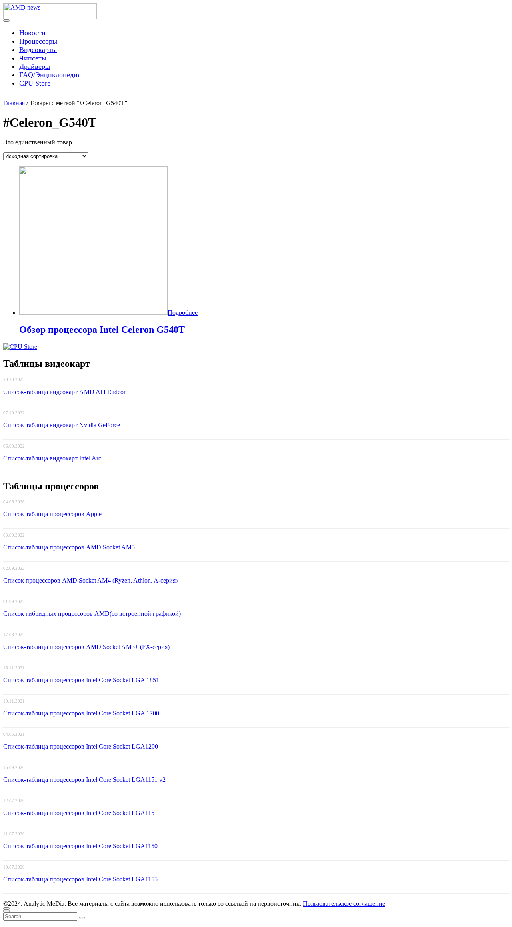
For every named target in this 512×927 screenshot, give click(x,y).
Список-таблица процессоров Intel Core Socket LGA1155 (80, 879)
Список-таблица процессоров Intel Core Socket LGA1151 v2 (84, 779)
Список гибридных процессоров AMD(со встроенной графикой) (92, 613)
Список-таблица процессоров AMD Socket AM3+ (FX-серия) (86, 646)
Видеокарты (38, 50)
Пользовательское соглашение (344, 903)
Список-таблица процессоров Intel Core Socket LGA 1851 (81, 680)
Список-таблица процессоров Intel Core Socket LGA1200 (80, 746)
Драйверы (34, 66)
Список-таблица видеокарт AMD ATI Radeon (65, 391)
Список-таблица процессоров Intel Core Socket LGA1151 (80, 812)
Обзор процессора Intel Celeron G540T (102, 329)
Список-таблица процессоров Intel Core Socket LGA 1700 (81, 713)
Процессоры (38, 41)
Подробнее (183, 312)
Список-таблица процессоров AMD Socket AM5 (69, 547)
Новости (32, 33)
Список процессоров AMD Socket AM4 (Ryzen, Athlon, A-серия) (90, 580)
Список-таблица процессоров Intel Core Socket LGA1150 (80, 846)
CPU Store (34, 83)
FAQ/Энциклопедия (50, 75)
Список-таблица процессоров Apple (52, 514)
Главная (14, 103)
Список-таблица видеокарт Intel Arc (52, 458)
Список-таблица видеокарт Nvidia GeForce (61, 425)
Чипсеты (32, 58)
